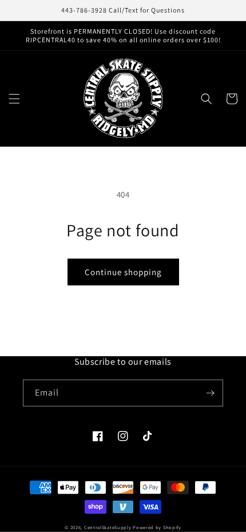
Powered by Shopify (157, 527)
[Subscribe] (210, 393)
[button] (14, 98)
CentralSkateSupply (108, 527)
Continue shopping (123, 272)
